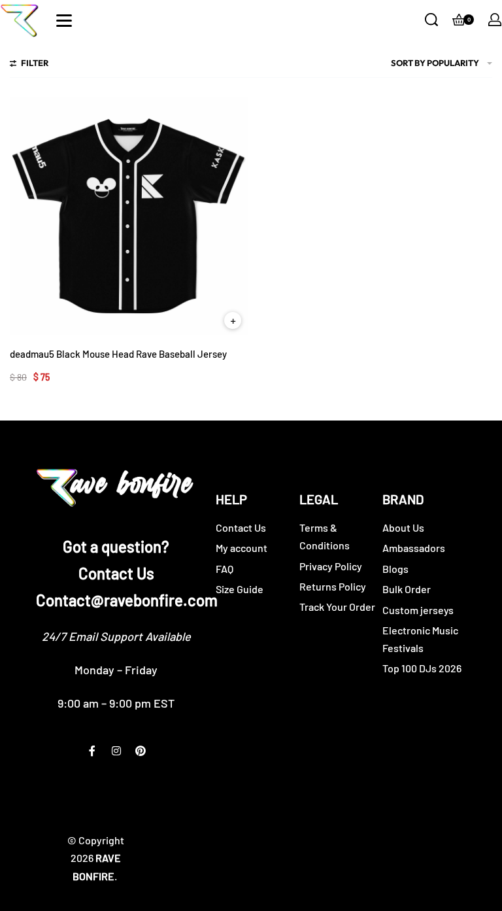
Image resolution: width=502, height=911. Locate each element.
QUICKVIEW (232, 320)
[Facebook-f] (92, 751)
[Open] (64, 20)
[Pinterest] (140, 751)
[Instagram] (116, 751)
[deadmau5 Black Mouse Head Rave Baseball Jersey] (129, 216)
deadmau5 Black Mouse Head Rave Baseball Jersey (118, 354)
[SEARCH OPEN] (431, 19)
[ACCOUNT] (495, 19)
